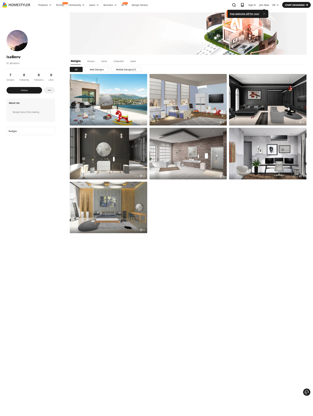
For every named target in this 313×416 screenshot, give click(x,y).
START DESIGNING (295, 5)
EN (273, 5)
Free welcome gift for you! (244, 13)
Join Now (264, 5)
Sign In (252, 5)
